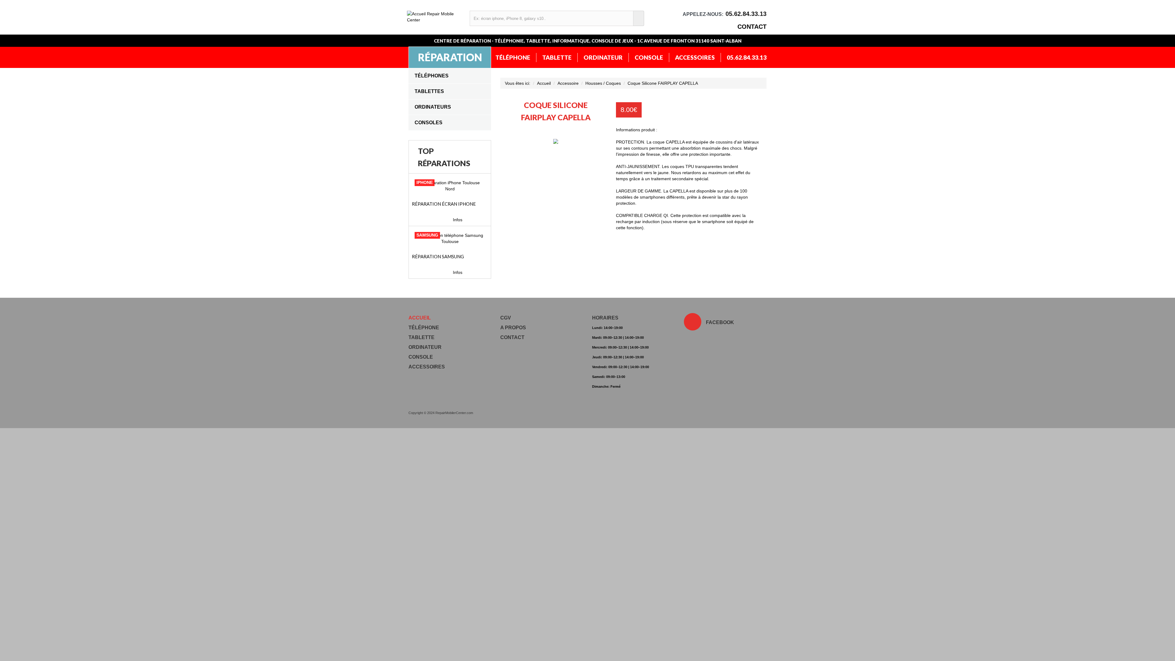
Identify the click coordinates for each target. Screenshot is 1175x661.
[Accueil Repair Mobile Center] (435, 17)
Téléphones (432, 75)
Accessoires (695, 57)
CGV (505, 317)
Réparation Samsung (438, 256)
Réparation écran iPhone (444, 204)
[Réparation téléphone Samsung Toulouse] (450, 238)
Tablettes (429, 91)
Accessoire (568, 83)
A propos (513, 327)
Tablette (557, 57)
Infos (457, 219)
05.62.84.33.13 (747, 57)
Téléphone (512, 57)
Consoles (428, 122)
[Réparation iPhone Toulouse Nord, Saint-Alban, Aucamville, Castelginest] (450, 186)
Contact (752, 26)
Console (649, 57)
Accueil (544, 83)
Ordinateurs (433, 107)
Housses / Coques (603, 83)
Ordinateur (603, 57)
